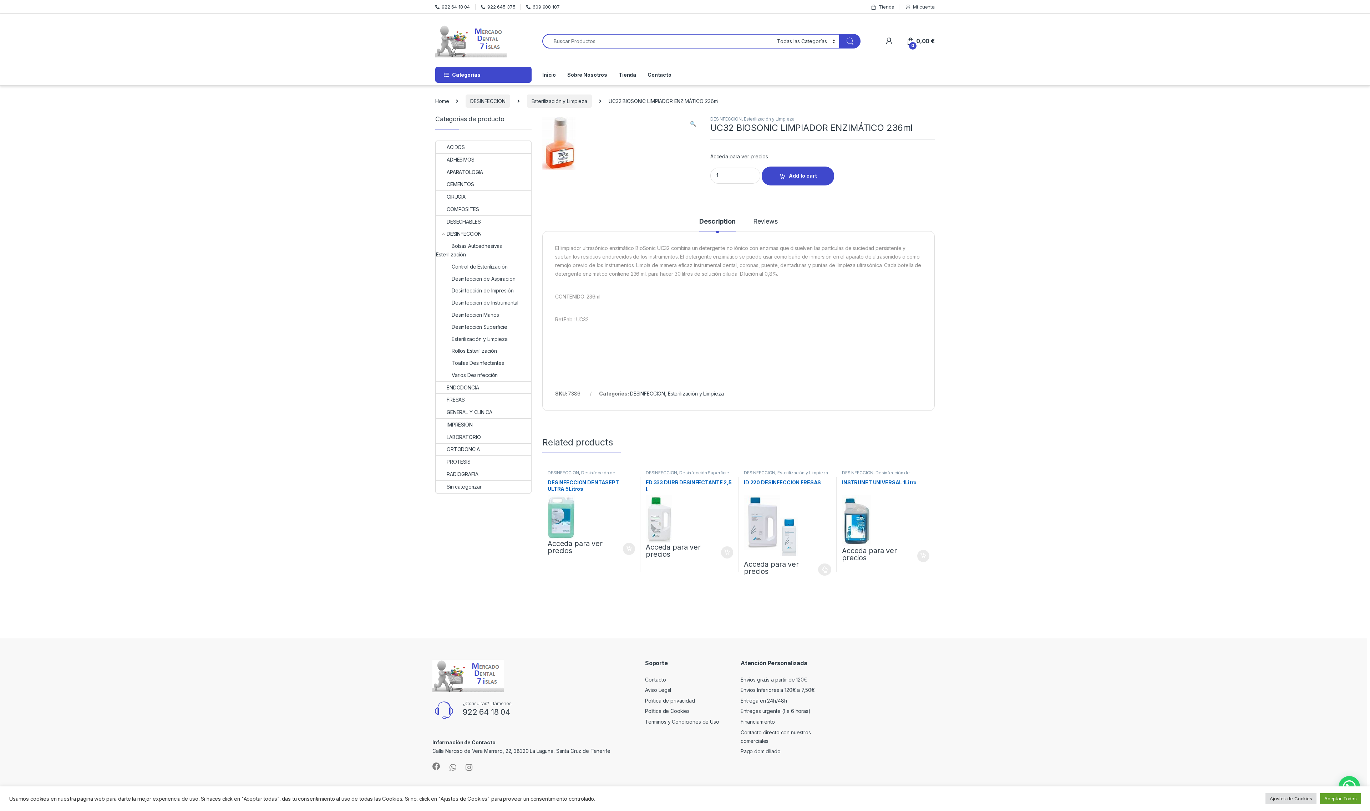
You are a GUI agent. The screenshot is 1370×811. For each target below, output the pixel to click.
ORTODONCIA (463, 449)
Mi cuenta (924, 7)
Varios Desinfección (475, 375)
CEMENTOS (460, 184)
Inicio (549, 75)
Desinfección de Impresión (483, 290)
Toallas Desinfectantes (478, 363)
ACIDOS (456, 147)
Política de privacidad (670, 701)
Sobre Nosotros (587, 75)
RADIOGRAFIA (462, 474)
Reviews (765, 221)
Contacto (659, 75)
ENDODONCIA (463, 387)
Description (717, 221)
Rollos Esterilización (474, 351)
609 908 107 (546, 7)
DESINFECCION (487, 101)
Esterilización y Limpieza (560, 101)
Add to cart (803, 176)
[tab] (717, 224)
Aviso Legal (658, 690)
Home (442, 101)
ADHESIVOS (461, 160)
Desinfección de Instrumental (581, 475)
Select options (822, 569)
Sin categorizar (464, 487)
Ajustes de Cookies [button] (1291, 798)
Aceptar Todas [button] (1340, 798)
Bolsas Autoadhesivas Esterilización (469, 250)
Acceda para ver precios (739, 156)
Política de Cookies (667, 711)
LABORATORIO (464, 437)
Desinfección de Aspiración (483, 279)
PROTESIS (459, 462)
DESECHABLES (464, 222)
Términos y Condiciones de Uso (682, 722)
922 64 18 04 (456, 7)
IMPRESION (460, 425)
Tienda (886, 7)
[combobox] (657, 41)
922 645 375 (501, 7)
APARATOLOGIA (465, 172)
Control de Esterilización (480, 267)
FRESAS (456, 400)
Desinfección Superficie (704, 472)
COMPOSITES (463, 209)
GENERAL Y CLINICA (469, 412)
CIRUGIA (456, 197)
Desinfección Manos (475, 315)
